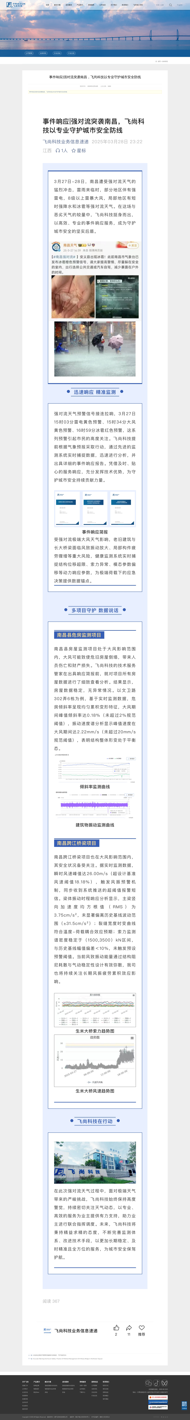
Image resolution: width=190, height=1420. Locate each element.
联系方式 (105, 1385)
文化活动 (57, 53)
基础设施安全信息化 (51, 1385)
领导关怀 (25, 1409)
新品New (36, 1392)
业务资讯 (43, 53)
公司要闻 (29, 53)
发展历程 (25, 1399)
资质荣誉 (25, 1395)
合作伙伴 (25, 1402)
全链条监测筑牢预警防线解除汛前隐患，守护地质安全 (49, 1355)
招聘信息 (105, 1392)
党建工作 (25, 1385)
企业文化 (25, 1392)
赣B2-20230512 (105, 1417)
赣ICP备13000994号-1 (82, 1417)
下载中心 (82, 1392)
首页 (159, 61)
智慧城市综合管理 (50, 1389)
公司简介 (25, 1389)
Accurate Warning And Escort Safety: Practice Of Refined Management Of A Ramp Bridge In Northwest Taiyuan (68, 1359)
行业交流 (71, 53)
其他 (46, 1392)
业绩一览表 (83, 1385)
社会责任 (25, 1405)
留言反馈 (105, 1389)
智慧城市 (36, 1389)
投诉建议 (105, 1395)
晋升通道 (105, 1399)
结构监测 (36, 1385)
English (179, 5)
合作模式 (82, 1389)
